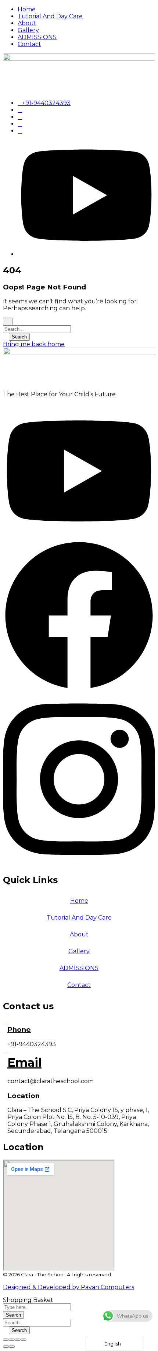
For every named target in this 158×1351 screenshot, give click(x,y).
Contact (79, 984)
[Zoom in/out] (23, 1340)
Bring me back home (34, 344)
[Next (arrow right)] (12, 1347)
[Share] (12, 1340)
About (79, 934)
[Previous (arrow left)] (6, 1347)
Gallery (79, 951)
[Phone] (5, 1021)
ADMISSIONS (79, 968)
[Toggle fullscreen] (18, 1340)
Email (24, 1062)
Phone (19, 1029)
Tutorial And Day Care (79, 917)
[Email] (5, 1050)
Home (79, 900)
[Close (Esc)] (6, 1340)
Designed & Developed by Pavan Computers (68, 1287)
